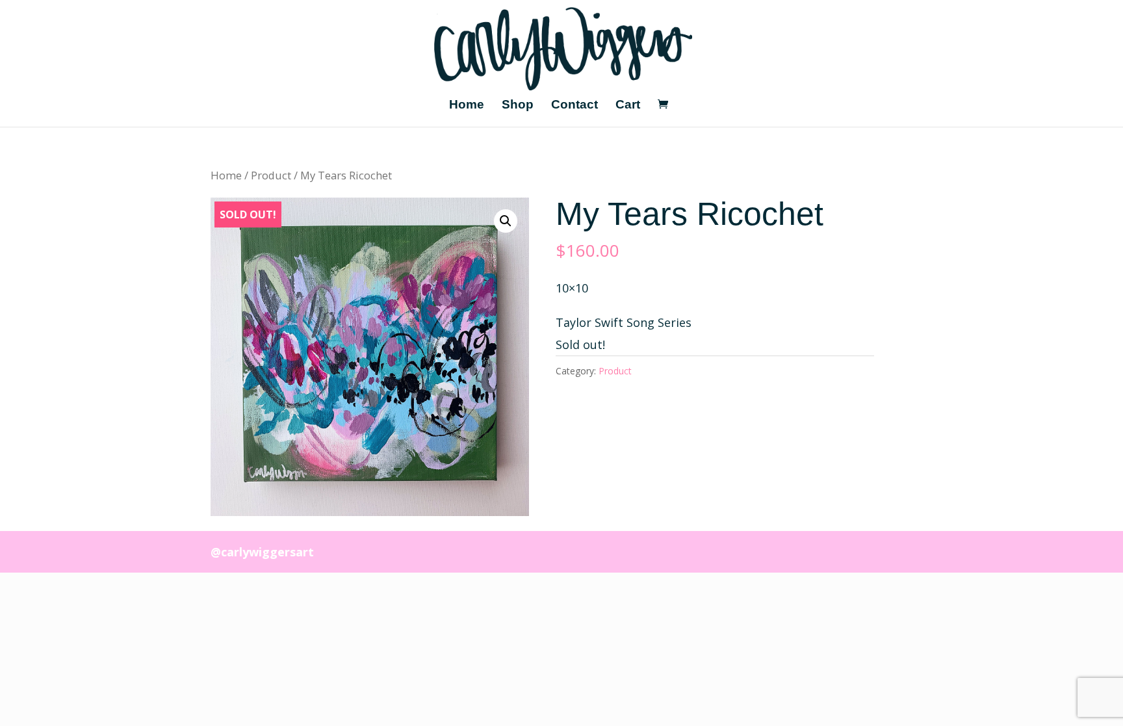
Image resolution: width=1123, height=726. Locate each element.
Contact (574, 105)
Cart (627, 105)
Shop (518, 105)
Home (466, 105)
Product (271, 175)
